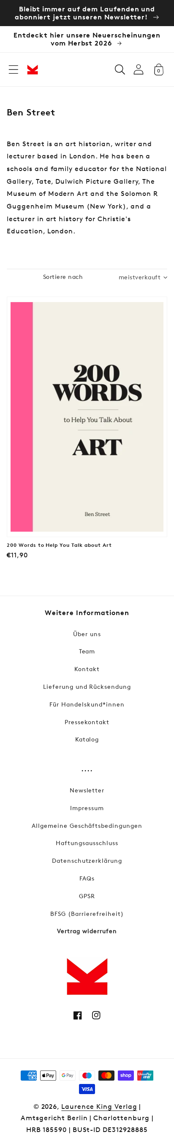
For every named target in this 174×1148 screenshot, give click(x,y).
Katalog (87, 739)
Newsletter (87, 790)
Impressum (87, 807)
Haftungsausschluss (87, 842)
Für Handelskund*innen (86, 704)
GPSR (87, 895)
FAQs (87, 878)
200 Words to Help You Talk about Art (59, 545)
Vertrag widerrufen (87, 930)
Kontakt (87, 668)
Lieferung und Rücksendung (87, 686)
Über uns (87, 633)
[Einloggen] (138, 69)
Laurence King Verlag (99, 1107)
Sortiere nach (63, 276)
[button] (13, 69)
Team (87, 651)
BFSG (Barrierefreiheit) (86, 913)
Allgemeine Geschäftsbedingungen (87, 825)
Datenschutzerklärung (87, 860)
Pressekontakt (87, 721)
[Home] (32, 69)
